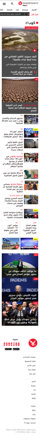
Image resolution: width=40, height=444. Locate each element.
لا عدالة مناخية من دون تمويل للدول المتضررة (13, 174)
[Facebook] (18, 344)
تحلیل (21, 170)
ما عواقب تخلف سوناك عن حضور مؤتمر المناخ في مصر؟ (21, 273)
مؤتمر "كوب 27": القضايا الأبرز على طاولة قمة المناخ (11, 229)
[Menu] (4, 4)
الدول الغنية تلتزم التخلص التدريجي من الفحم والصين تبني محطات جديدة (14, 146)
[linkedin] (9, 344)
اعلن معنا (32, 374)
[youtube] (11, 344)
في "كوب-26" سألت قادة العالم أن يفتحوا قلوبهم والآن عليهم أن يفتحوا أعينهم (13, 161)
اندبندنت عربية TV (30, 423)
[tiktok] (7, 344)
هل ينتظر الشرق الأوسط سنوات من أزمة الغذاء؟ (21, 73)
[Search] (12, 4)
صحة (34, 414)
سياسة (25, 9)
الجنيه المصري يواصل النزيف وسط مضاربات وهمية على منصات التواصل (14, 202)
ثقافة (34, 398)
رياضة (34, 410)
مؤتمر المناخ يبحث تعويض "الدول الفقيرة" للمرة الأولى (29, 229)
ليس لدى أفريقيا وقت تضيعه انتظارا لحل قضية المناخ (21, 108)
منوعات (33, 406)
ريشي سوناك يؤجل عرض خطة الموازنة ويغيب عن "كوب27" (20, 321)
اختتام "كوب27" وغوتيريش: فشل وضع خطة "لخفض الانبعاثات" (13, 134)
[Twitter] (16, 344)
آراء (17, 9)
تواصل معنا (32, 370)
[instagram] (14, 344)
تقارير (34, 222)
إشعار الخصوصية (30, 361)
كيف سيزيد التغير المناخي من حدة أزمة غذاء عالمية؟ (20, 58)
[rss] (4, 344)
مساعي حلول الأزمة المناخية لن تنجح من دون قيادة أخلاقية (13, 187)
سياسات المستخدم (29, 357)
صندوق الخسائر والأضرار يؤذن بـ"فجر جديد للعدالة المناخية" (12, 121)
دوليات (35, 303)
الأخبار (34, 9)
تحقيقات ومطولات (29, 419)
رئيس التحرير (31, 365)
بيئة (22, 115)
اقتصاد (9, 9)
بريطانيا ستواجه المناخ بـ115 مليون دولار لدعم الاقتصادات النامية (13, 215)
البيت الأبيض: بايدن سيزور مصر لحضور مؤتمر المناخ (22, 297)
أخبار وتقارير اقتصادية (31, 28)
